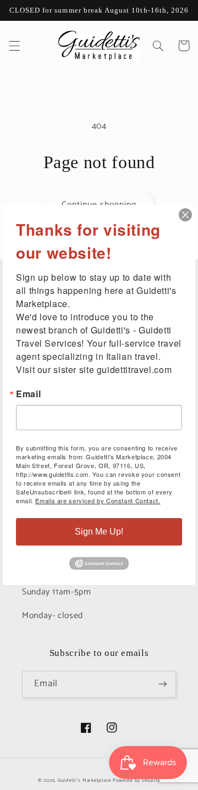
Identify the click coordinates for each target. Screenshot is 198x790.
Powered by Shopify (136, 780)
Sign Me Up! (99, 531)
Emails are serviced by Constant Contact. (97, 500)
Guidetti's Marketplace (84, 780)
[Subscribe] (162, 684)
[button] (14, 45)
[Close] (185, 214)
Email (28, 394)
